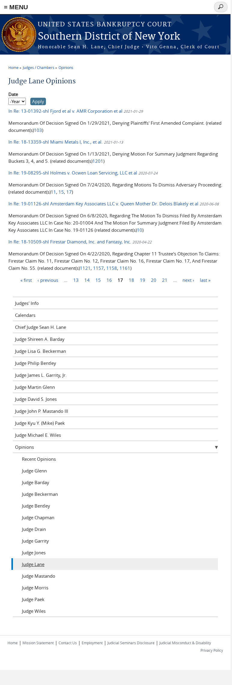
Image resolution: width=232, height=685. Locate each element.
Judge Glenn (34, 471)
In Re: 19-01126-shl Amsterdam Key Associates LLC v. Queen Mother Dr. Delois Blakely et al (104, 204)
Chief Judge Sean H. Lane (40, 327)
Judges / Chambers (38, 67)
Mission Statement (38, 642)
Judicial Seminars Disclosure (131, 642)
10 (139, 230)
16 (109, 280)
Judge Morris (35, 588)
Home (13, 67)
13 (76, 280)
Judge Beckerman (40, 494)
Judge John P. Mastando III (41, 411)
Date (13, 94)
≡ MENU (16, 7)
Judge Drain (34, 529)
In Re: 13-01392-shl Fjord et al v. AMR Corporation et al (66, 111)
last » (205, 280)
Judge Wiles (34, 611)
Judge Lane (33, 564)
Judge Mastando (38, 576)
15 (61, 192)
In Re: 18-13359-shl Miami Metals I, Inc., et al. (55, 142)
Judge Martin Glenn (35, 387)
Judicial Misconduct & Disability (185, 642)
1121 (85, 268)
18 (131, 280)
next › (188, 280)
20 (153, 280)
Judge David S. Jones (36, 399)
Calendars (25, 315)
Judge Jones (34, 552)
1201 (97, 161)
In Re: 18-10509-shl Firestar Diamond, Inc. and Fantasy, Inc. (70, 242)
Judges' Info (27, 303)
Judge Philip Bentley (35, 363)
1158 (111, 268)
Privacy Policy (211, 650)
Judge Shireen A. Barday (40, 339)
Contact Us (68, 642)
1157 (98, 268)
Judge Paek (33, 599)
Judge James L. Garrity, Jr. (41, 375)
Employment (92, 642)
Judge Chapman (38, 517)
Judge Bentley (36, 506)
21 (164, 280)
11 (53, 192)
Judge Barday (35, 482)
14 (87, 280)
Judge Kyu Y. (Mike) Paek (40, 423)
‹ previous (48, 280)
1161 (124, 268)
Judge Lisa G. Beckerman (40, 351)
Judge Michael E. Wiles (38, 435)
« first (26, 280)
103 (38, 130)
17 (69, 192)
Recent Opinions (39, 459)
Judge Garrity (35, 541)
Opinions (66, 67)
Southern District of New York (109, 37)
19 (142, 280)
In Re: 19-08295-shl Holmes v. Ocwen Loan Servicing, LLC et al (73, 173)
